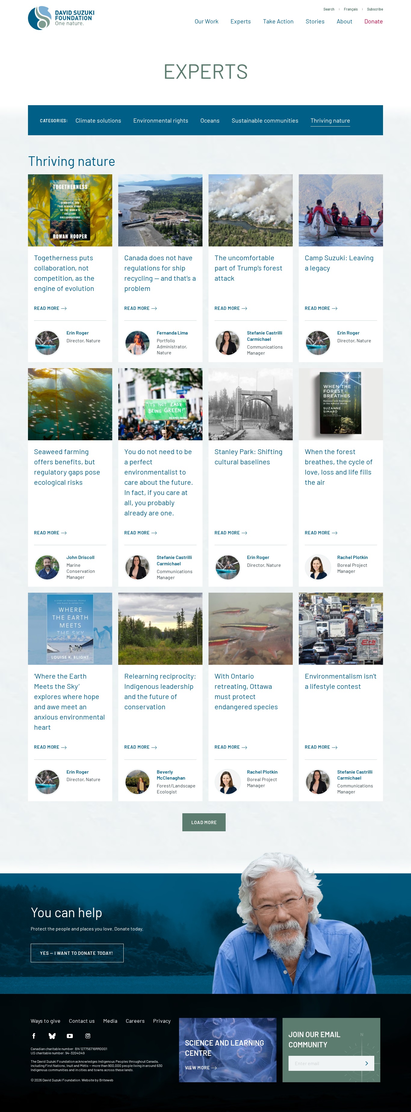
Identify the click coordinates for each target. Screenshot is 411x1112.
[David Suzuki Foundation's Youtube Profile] (69, 1035)
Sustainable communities (265, 120)
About (344, 21)
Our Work (206, 21)
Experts (240, 21)
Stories (315, 21)
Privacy (162, 1021)
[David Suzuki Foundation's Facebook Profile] (33, 1035)
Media (110, 1021)
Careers (135, 1021)
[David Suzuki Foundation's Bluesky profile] (51, 1035)
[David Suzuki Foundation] (61, 18)
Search (329, 9)
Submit (366, 1063)
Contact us (82, 1021)
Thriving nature (330, 120)
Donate (373, 21)
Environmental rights (160, 120)
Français (351, 9)
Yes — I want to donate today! (77, 953)
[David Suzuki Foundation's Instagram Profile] (87, 1035)
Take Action (278, 21)
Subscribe (375, 9)
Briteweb (106, 1080)
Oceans (210, 120)
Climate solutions (98, 120)
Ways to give (45, 1021)
